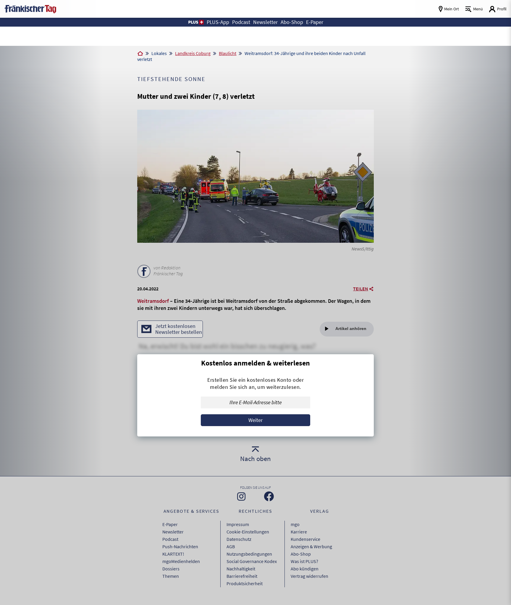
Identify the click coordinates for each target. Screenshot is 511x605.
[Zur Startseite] (140, 54)
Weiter (255, 420)
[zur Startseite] (30, 8)
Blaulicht (227, 53)
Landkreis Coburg (193, 53)
